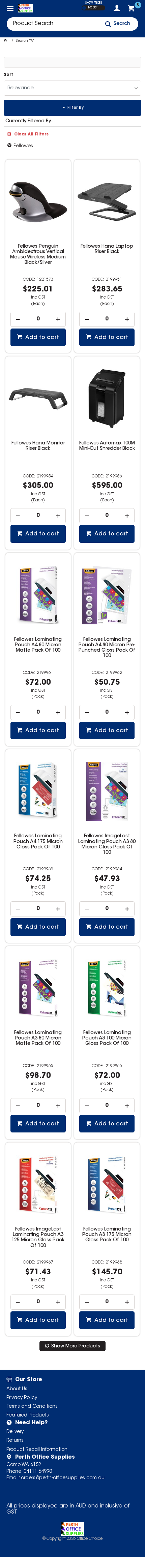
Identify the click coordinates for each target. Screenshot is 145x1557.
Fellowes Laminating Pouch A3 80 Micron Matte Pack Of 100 (38, 1038)
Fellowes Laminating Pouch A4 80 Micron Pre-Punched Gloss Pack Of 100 (107, 647)
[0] (132, 10)
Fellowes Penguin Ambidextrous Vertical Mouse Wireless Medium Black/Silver (38, 254)
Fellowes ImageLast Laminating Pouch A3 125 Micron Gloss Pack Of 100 (37, 1237)
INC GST (92, 7)
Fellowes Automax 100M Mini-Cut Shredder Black (107, 446)
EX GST (84, 8)
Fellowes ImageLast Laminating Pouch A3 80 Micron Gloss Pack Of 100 (107, 844)
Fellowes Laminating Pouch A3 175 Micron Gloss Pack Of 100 (107, 1235)
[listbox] (73, 88)
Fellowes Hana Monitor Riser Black (38, 446)
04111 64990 (38, 1471)
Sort (8, 75)
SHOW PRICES (93, 3)
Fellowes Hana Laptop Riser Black (107, 249)
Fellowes (23, 146)
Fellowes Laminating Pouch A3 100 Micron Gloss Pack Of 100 (107, 1038)
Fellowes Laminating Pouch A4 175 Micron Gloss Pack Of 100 (38, 841)
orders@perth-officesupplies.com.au (63, 1478)
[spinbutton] (38, 319)
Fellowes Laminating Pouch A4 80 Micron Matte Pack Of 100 (38, 645)
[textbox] (53, 24)
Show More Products (75, 1346)
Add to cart (41, 337)
